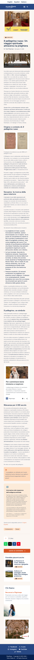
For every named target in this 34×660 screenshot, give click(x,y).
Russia (17, 529)
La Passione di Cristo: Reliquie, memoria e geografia (21, 562)
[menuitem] (10, 2)
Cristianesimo (9, 529)
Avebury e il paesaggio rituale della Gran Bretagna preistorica (21, 573)
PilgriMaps (9, 656)
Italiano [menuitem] (23, 2)
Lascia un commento (16, 550)
